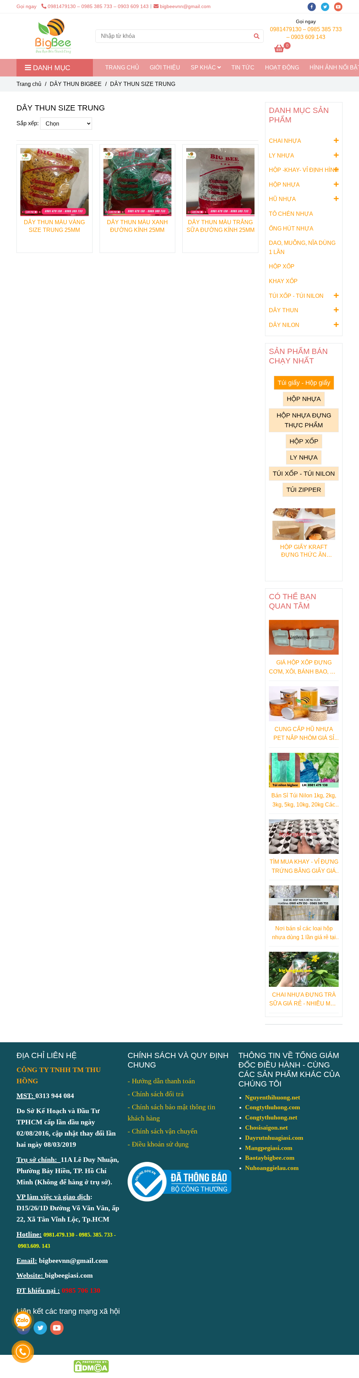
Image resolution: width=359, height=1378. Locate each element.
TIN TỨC (243, 68)
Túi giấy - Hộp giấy (304, 382)
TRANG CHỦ (122, 68)
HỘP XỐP (281, 266)
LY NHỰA (281, 156)
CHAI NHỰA (285, 141)
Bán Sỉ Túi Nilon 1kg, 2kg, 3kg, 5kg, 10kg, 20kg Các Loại (303, 800)
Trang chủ (28, 84)
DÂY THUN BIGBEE (76, 84)
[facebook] (314, 6)
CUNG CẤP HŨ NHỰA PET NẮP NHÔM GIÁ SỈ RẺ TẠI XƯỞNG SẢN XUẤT (303, 734)
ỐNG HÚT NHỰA (291, 229)
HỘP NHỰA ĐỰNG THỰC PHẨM (304, 420)
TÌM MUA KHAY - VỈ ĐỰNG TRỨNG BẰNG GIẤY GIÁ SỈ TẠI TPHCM (304, 867)
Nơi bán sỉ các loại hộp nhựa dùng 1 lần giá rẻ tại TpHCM (304, 933)
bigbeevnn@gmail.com (185, 6)
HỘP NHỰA (284, 185)
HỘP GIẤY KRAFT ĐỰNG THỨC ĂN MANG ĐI (303, 551)
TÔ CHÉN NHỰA (291, 214)
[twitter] (327, 6)
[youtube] (340, 6)
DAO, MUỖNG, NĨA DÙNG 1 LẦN (302, 247)
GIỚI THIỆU (165, 68)
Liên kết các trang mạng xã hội (68, 1311)
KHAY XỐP (283, 281)
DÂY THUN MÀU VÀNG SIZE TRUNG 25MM (54, 226)
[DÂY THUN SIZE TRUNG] (53, 36)
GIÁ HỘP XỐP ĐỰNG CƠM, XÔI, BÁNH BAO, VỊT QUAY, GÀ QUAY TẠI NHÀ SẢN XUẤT (304, 668)
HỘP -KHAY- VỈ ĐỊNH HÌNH (304, 170)
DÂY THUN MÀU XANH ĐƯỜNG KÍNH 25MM (137, 226)
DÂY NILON (284, 325)
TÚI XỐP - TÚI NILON (296, 296)
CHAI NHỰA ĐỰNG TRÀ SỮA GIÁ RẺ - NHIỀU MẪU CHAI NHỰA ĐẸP (303, 1000)
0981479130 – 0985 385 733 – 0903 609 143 (98, 6)
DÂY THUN (283, 310)
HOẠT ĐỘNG (282, 68)
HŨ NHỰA (282, 199)
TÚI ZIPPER (303, 489)
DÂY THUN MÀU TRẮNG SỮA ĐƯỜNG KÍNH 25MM (221, 226)
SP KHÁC (204, 68)
